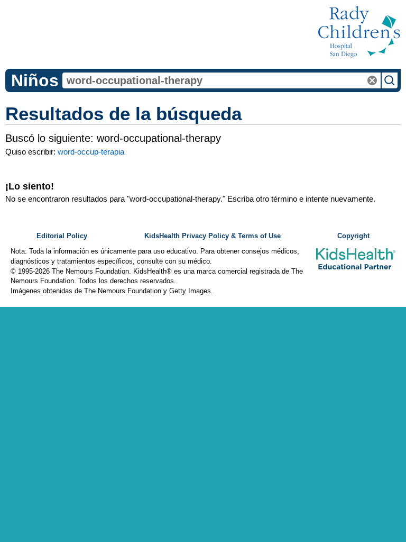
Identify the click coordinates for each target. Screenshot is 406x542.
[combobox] (221, 80)
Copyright (353, 236)
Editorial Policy (61, 236)
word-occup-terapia (91, 151)
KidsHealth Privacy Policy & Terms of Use (212, 236)
